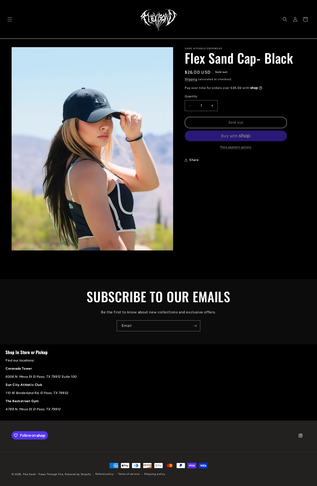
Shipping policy (154, 474)
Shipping (191, 79)
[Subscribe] (195, 325)
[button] (10, 19)
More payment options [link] (235, 147)
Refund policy (104, 474)
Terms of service (128, 474)
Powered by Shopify (78, 474)
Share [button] (194, 160)
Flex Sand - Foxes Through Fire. (43, 474)
